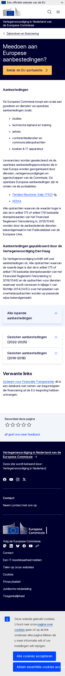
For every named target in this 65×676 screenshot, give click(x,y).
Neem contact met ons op (20, 505)
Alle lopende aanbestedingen (19, 315)
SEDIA (16, 201)
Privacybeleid (11, 581)
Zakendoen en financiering (22, 33)
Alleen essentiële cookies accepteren (39, 667)
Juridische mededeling (17, 589)
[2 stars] (10, 424)
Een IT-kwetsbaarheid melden (22, 560)
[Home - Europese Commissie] (12, 11)
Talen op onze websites (18, 567)
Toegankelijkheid (14, 596)
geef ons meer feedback (24, 434)
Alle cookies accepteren (34, 656)
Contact (8, 553)
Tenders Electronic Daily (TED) (32, 194)
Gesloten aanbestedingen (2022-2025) (27, 339)
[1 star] (7, 424)
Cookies (8, 574)
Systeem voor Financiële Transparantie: (29, 381)
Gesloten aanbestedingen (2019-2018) (27, 355)
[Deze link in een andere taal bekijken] (55, 195)
